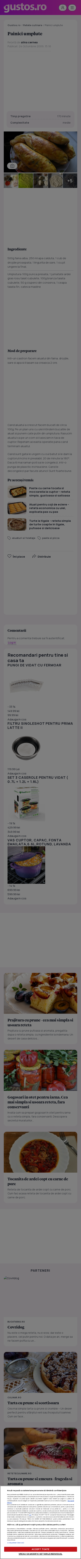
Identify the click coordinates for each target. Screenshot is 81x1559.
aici (30, 1515)
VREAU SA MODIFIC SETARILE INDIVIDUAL (40, 1553)
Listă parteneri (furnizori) (15, 1543)
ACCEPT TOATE (40, 1549)
